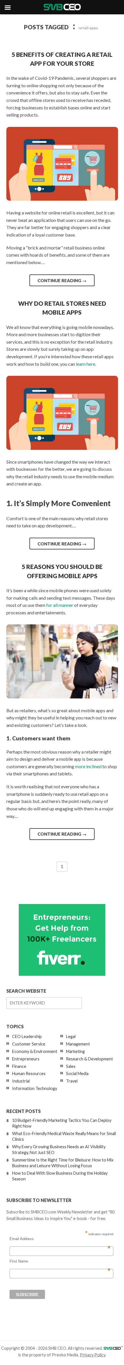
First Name (60, 1261)
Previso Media (65, 1354)
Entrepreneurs (26, 1058)
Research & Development (89, 1058)
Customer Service (28, 1043)
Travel (72, 1081)
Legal (71, 1036)
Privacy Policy (92, 1354)
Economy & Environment (34, 1051)
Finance (19, 1066)
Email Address (60, 1239)
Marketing (75, 1051)
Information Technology (34, 1088)
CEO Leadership (27, 1036)
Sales (71, 1066)
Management (78, 1043)
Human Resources (29, 1073)
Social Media (77, 1073)
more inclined (88, 766)
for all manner (59, 605)
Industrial (21, 1081)
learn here (85, 364)
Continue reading (62, 280)
